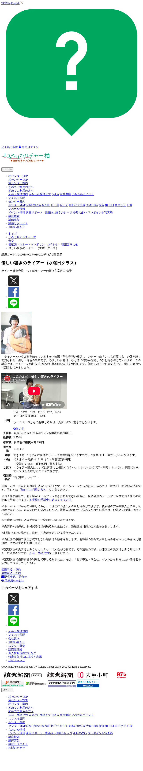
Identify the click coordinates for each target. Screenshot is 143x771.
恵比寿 (36, 205)
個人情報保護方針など (22, 653)
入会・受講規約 (18, 194)
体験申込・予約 (11, 573)
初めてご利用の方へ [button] (20, 186)
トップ (12, 233)
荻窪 (29, 205)
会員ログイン (30, 146)
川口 (111, 205)
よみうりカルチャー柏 (22, 237)
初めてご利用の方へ (20, 190)
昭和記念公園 (77, 205)
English (15, 3)
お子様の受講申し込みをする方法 (50, 499)
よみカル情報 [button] (16, 208)
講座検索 (14, 216)
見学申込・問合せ (16, 576)
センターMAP (16, 205)
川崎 (95, 205)
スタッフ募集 (16, 645)
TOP (4, 3)
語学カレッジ (63, 212)
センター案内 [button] (16, 201)
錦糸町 (46, 205)
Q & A (55, 194)
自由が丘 (120, 205)
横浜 (101, 205)
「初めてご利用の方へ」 (33, 489)
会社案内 (14, 638)
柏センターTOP (18, 179)
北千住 (55, 205)
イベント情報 (16, 212)
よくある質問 (16, 197)
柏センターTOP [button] (18, 176)
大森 (89, 205)
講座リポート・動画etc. (40, 212)
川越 (129, 205)
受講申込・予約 (11, 569)
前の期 (20, 428)
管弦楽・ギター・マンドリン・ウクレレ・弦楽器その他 (43, 244)
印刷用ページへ (14, 580)
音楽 (11, 240)
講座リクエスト (18, 223)
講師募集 (14, 219)
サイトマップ (16, 660)
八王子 (64, 205)
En (8, 3)
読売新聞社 (15, 649)
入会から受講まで (40, 194)
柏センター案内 (18, 183)
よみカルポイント (83, 194)
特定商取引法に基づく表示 (25, 656)
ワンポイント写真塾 (100, 212)
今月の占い (80, 212)
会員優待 (65, 194)
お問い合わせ (16, 227)
